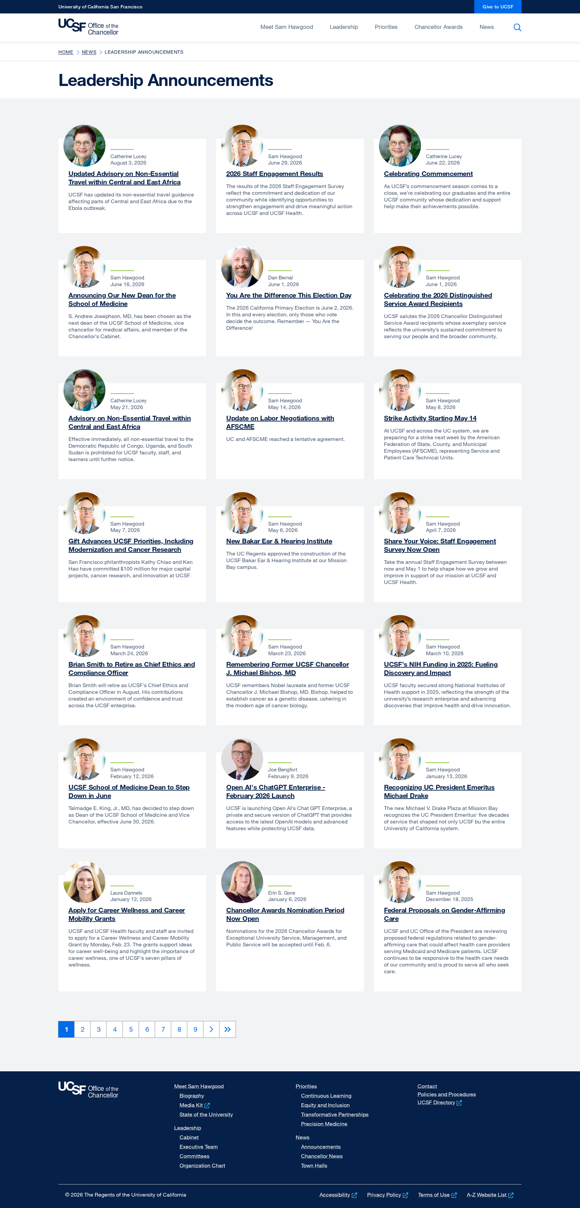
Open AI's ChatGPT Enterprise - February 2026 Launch (275, 791)
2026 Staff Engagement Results (274, 173)
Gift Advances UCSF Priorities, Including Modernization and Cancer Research (130, 545)
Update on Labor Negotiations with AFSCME (280, 422)
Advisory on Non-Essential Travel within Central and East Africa (129, 422)
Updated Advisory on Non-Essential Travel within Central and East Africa (124, 177)
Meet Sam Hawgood (286, 26)
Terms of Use (438, 1194)
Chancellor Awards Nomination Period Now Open (285, 914)
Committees (194, 1156)
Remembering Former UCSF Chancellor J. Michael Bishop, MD (287, 668)
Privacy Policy (388, 1194)
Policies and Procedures (447, 1094)
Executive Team (199, 1146)
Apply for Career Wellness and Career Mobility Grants (126, 914)
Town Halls (314, 1165)
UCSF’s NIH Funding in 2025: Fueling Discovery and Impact (440, 668)
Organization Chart (202, 1165)
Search (519, 27)
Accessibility (339, 1194)
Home (66, 52)
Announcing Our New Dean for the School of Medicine (122, 299)
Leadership (344, 26)
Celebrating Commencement (428, 173)
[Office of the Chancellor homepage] (90, 26)
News (487, 26)
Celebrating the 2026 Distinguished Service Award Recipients (438, 299)
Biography (192, 1095)
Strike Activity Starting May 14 (430, 418)
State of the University (206, 1114)
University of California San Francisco (100, 8)
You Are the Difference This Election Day (288, 295)
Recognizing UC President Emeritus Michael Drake (439, 791)
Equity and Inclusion (325, 1105)
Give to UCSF (502, 8)
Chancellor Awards (439, 26)
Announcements (321, 1146)
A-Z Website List (491, 1194)
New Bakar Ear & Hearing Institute (279, 541)
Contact (427, 1086)
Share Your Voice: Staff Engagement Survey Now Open (440, 545)
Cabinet (189, 1137)
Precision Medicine (324, 1123)
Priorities (386, 26)
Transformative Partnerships (335, 1114)
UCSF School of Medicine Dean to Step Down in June (129, 791)
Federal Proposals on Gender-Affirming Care (444, 914)
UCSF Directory (441, 1102)
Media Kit (195, 1105)
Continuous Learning (326, 1095)
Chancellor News (322, 1156)
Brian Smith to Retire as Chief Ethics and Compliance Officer (131, 668)
